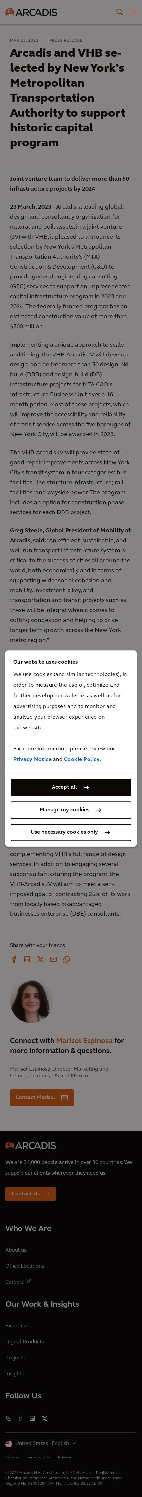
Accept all (64, 787)
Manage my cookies (64, 810)
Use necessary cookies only (64, 832)
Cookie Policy (82, 759)
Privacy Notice (32, 759)
